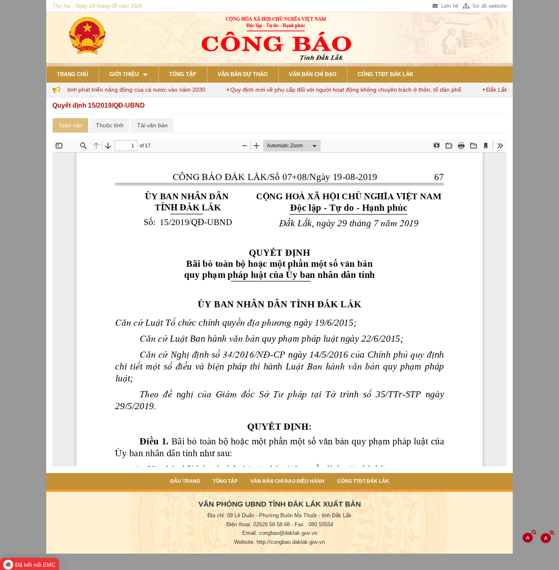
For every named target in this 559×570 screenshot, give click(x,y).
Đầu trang (185, 481)
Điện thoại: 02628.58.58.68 (258, 524)
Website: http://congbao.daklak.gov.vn (279, 542)
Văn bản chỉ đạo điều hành (287, 481)
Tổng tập (182, 74)
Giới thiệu (124, 74)
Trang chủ (72, 74)
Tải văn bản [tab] (152, 125)
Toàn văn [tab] (70, 125)
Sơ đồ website (489, 6)
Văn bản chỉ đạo (312, 74)
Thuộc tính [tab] (110, 125)
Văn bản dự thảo (243, 74)
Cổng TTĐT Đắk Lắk (385, 74)
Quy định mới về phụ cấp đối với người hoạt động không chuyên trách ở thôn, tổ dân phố (335, 89)
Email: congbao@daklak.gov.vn (279, 533)
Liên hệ (449, 6)
